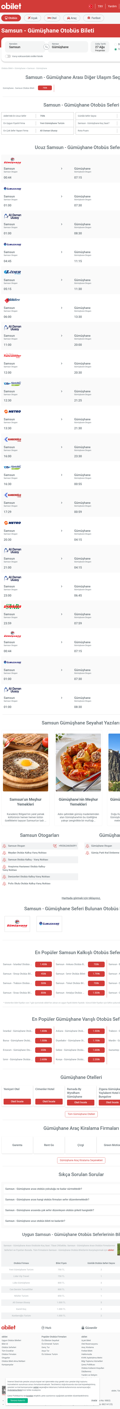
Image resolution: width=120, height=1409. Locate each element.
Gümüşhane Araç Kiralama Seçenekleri (81, 1160)
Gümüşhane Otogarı (101, 845)
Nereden (13, 44)
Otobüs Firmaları (9, 1354)
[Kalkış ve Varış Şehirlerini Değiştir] (46, 47)
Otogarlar (6, 1358)
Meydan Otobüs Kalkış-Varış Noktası (27, 852)
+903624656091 (68, 845)
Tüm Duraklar (8, 1351)
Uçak (33, 18)
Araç (73, 18)
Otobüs (12, 18)
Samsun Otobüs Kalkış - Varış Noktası (28, 859)
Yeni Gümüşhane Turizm (52, 123)
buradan (29, 1396)
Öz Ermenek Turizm (50, 1344)
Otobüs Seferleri (9, 1347)
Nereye (55, 44)
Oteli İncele (17, 1101)
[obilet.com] (18, 8)
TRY (100, 6)
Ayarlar (94, 1400)
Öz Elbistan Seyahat (50, 1340)
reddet (36, 1387)
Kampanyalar (7, 1364)
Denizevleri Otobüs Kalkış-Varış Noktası (29, 876)
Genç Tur (46, 1347)
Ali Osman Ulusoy (48, 130)
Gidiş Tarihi (100, 44)
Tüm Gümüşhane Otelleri (81, 1114)
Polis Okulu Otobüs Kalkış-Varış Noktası (29, 883)
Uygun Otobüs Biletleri (11, 1340)
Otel (54, 18)
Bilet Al (5, 1344)
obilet (111, 1250)
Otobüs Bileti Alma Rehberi (13, 1361)
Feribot (95, 18)
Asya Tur (45, 1351)
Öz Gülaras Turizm (50, 1354)
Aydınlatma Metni (15, 1390)
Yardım (112, 6)
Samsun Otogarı (16, 845)
